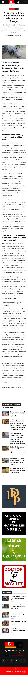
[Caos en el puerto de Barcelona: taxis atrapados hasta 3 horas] (5, 606)
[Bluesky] (24, 661)
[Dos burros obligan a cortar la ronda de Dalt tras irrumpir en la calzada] (5, 460)
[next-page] (5, 476)
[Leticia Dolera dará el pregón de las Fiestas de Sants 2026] (5, 623)
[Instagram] (7, 660)
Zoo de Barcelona (19, 387)
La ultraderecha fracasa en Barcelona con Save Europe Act (18, 630)
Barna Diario (10, 35)
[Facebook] (11, 41)
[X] (14, 41)
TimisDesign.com (14, 673)
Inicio (3, 5)
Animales (12, 387)
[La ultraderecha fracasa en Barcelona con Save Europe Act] (5, 630)
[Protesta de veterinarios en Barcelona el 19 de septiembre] (5, 413)
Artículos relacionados (11, 405)
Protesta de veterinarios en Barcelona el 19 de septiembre (18, 414)
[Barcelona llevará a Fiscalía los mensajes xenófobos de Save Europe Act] (5, 615)
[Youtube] (20, 661)
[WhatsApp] (18, 41)
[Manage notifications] (24, 671)
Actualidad (7, 5)
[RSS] (11, 661)
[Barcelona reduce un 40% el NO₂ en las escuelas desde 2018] (5, 598)
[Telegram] (21, 41)
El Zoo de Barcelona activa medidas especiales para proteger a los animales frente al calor (18, 451)
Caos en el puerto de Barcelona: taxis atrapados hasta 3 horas (18, 606)
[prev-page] (3, 476)
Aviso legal (11, 669)
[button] (2, 2)
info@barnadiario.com (18, 655)
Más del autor (8, 407)
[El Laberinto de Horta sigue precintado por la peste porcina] (5, 470)
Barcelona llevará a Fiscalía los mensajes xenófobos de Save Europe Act (18, 614)
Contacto (17, 669)
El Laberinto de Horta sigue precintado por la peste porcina (18, 470)
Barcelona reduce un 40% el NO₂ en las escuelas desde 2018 (18, 598)
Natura (12, 5)
